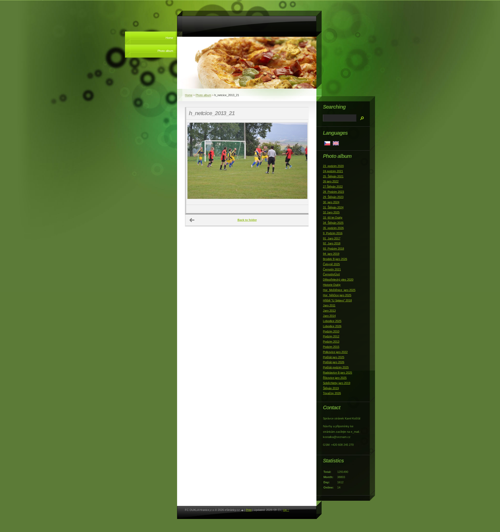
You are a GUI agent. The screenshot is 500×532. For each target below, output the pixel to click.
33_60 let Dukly (332, 217)
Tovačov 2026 (332, 393)
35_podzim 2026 (333, 228)
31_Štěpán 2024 (333, 207)
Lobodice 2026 (332, 326)
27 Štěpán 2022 (333, 186)
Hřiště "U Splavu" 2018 (337, 300)
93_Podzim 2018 (333, 248)
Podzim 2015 (331, 346)
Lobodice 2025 (332, 321)
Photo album (165, 50)
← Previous (192, 220)
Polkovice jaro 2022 (335, 352)
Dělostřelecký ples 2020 (338, 279)
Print (249, 509)
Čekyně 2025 (331, 264)
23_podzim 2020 (333, 166)
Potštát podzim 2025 (336, 367)
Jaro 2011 (329, 305)
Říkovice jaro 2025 (335, 377)
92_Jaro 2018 (331, 243)
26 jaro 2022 (331, 181)
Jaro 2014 (329, 315)
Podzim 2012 (331, 336)
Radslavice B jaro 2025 (337, 372)
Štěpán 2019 (331, 388)
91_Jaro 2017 (331, 238)
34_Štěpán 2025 (333, 222)
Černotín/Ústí (331, 274)
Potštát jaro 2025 (333, 357)
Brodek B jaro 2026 (335, 259)
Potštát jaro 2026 (333, 362)
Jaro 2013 (329, 310)
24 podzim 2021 (333, 171)
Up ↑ (286, 509)
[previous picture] (195, 162)
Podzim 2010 (331, 331)
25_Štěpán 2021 (333, 176)
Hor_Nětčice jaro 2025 (337, 295)
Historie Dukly (332, 284)
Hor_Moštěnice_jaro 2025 (339, 290)
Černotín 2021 (332, 269)
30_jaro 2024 (331, 202)
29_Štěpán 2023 (333, 197)
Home (169, 37)
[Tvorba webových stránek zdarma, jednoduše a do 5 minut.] (242, 510)
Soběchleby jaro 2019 (336, 383)
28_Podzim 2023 (333, 191)
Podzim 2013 (331, 341)
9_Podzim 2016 (332, 233)
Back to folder (247, 219)
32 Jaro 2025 (331, 212)
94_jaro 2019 (331, 253)
